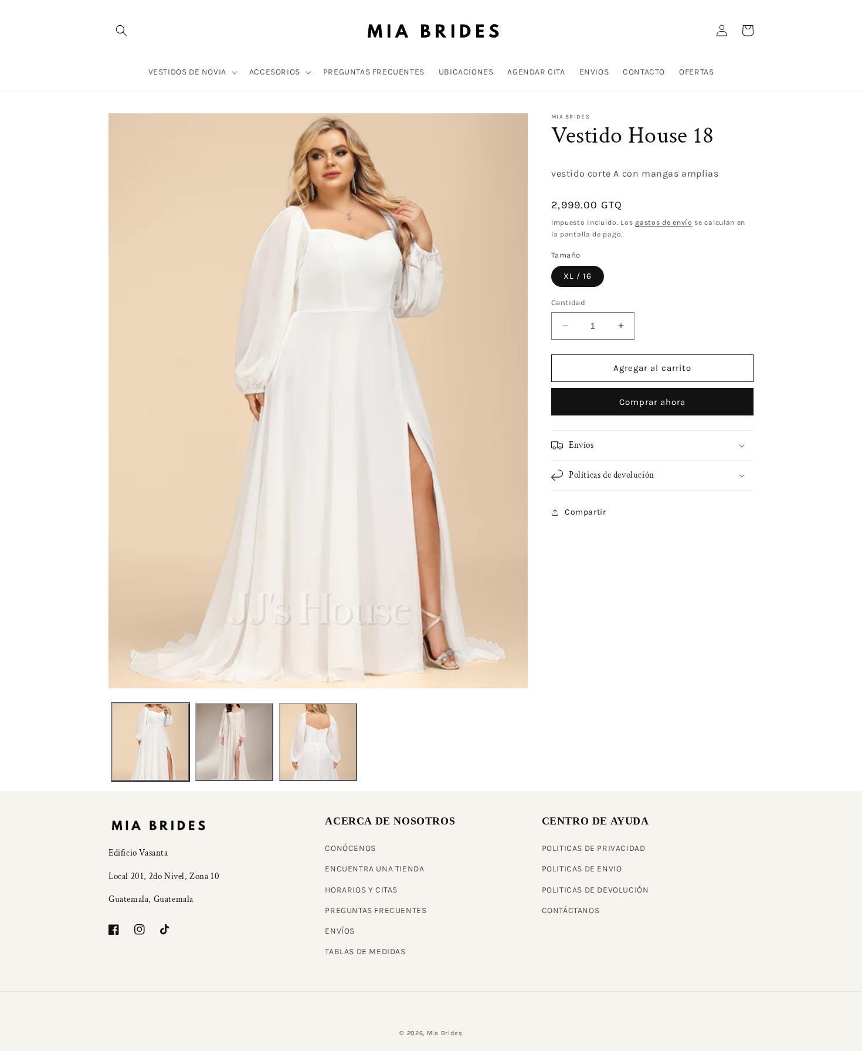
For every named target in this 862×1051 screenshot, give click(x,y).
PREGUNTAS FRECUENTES (375, 910)
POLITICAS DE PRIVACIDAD (594, 848)
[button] (121, 30)
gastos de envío (664, 222)
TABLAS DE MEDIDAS (365, 952)
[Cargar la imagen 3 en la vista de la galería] (318, 742)
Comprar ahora (652, 402)
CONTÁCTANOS (571, 910)
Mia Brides (445, 1033)
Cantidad (568, 302)
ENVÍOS (340, 931)
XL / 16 (578, 276)
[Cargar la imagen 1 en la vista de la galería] (150, 742)
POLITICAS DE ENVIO (582, 869)
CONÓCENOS (350, 848)
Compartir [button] (585, 512)
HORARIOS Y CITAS (361, 890)
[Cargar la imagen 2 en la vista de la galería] (234, 742)
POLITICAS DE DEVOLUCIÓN (595, 890)
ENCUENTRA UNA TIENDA (374, 869)
